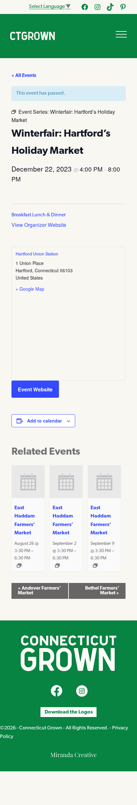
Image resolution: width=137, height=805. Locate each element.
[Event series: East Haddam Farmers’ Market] (19, 565)
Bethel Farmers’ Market (102, 591)
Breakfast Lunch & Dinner (38, 215)
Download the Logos (69, 711)
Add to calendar (44, 420)
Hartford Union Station (37, 254)
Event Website (35, 389)
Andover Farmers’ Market (39, 591)
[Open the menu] (121, 34)
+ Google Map (30, 289)
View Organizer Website (38, 224)
